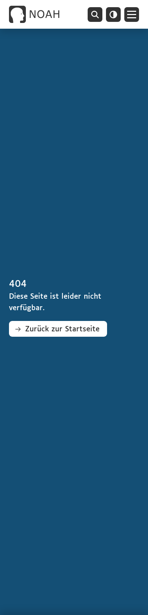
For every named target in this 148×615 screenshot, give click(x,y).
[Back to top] (132, 599)
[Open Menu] (131, 14)
